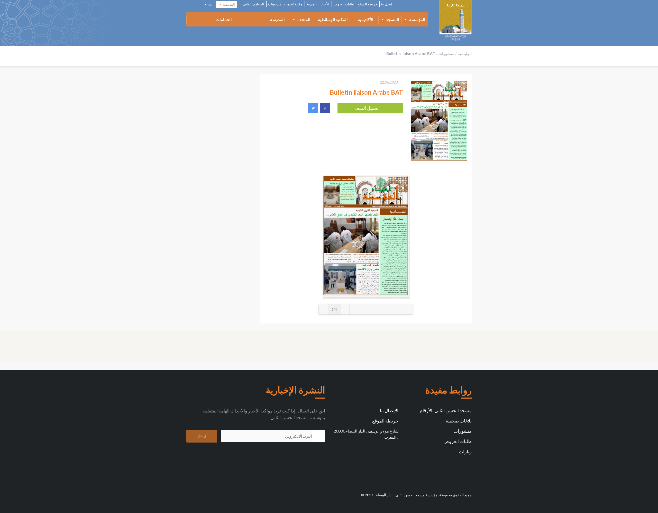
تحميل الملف (366, 108)
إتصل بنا (386, 4)
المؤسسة (417, 19)
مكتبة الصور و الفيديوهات (285, 4)
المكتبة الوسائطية (333, 19)
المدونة (311, 4)
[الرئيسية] (455, 20)
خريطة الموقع (367, 4)
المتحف (303, 19)
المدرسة (277, 19)
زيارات (465, 451)
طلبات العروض (343, 4)
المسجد (392, 19)
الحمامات (224, 19)
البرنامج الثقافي (253, 4)
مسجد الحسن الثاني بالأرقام (446, 410)
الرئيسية (465, 53)
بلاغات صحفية (459, 421)
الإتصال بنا (389, 410)
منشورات (446, 53)
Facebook (324, 108)
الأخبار (325, 4)
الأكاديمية (365, 19)
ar (209, 5)
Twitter (313, 108)
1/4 (334, 309)
